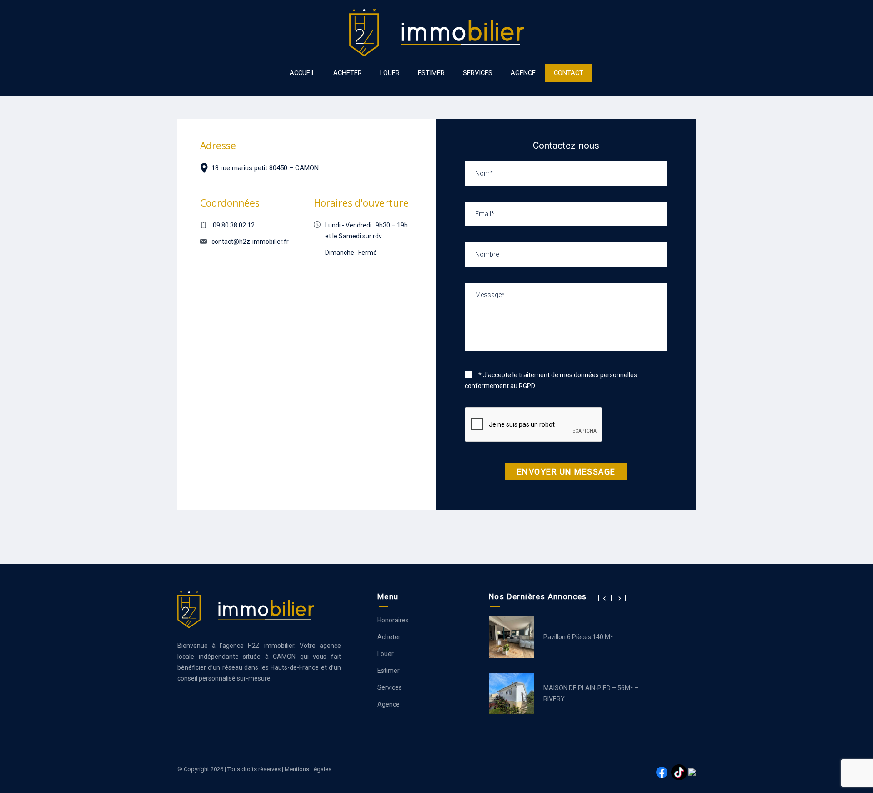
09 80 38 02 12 (234, 225)
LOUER (390, 73)
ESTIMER (431, 73)
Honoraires (393, 620)
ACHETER (347, 73)
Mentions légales (308, 769)
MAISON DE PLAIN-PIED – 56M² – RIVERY (590, 693)
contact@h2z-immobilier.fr (250, 241)
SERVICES (477, 73)
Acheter (389, 637)
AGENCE (523, 73)
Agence (388, 704)
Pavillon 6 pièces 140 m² (578, 637)
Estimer (388, 670)
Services (389, 687)
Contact (568, 73)
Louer (385, 653)
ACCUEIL (302, 73)
